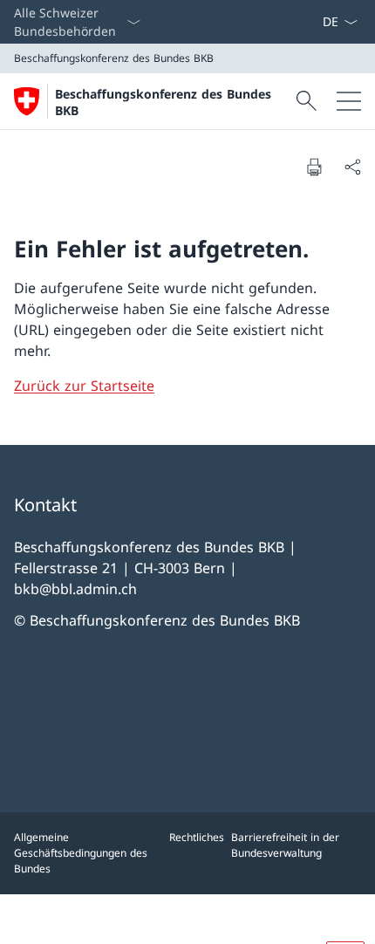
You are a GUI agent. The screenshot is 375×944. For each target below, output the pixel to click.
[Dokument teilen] (352, 166)
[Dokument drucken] (314, 166)
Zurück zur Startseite (84, 385)
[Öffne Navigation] (349, 101)
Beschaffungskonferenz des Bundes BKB (163, 102)
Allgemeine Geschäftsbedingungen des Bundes (80, 853)
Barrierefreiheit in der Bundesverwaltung (285, 845)
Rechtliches (196, 837)
